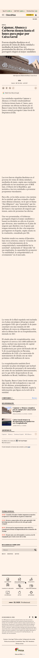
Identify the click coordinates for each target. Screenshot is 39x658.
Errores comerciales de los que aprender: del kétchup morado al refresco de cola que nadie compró (18, 522)
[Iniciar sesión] (36, 15)
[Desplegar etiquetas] (36, 434)
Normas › (34, 398)
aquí (29, 447)
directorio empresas (31, 588)
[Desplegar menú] (3, 15)
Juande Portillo (17, 425)
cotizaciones (8, 595)
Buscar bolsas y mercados (11, 544)
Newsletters (31, 641)
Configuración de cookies (29, 639)
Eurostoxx (10, 554)
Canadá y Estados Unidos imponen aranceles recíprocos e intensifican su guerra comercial (18, 515)
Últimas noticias (8, 511)
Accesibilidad (18, 641)
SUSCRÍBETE (30, 15)
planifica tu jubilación (8, 588)
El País (34, 19)
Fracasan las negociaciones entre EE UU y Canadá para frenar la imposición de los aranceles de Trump (19, 529)
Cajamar (4, 434)
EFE (19, 80)
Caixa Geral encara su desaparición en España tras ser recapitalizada (24, 421)
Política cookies (18, 639)
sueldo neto (31, 581)
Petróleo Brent (30, 11)
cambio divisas (19, 588)
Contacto (5, 639)
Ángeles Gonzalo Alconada (20, 414)
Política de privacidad (9, 641)
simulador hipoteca (20, 581)
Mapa (24, 641)
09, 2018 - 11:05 (21, 83)
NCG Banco (28, 434)
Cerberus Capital (18, 434)
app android (31, 595)
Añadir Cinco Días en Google (12, 93)
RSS (27, 641)
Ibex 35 (5, 11)
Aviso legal (11, 639)
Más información (6, 442)
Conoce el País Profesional (19, 602)
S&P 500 (16, 11)
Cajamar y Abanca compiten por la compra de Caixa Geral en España (24, 409)
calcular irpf (7, 581)
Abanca (10, 434)
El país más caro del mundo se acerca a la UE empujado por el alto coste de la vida (18, 536)
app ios (19, 595)
